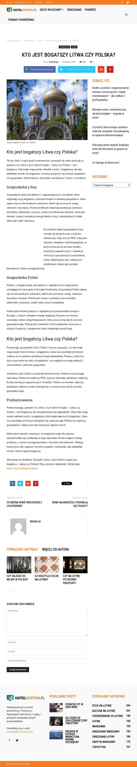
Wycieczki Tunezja (23, 2)
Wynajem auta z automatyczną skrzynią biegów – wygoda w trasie (109, 113)
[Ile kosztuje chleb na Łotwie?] (47, 564)
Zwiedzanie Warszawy (106, 731)
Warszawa (98, 726)
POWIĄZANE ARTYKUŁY (22, 549)
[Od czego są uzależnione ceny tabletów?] (56, 721)
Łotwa (74, 47)
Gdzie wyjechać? (51, 9)
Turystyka (99, 747)
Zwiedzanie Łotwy (103, 736)
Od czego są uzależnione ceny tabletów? (76, 720)
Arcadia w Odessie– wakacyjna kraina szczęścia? (72, 737)
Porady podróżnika (21, 19)
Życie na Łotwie (101, 705)
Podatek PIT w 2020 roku (74, 706)
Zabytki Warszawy (103, 741)
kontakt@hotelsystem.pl (20, 731)
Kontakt (48, 2)
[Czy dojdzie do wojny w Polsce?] (19, 564)
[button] (126, 15)
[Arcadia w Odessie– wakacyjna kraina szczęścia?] (56, 734)
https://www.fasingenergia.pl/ (22, 468)
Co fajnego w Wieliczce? (105, 162)
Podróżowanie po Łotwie (107, 716)
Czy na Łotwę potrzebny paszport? (71, 579)
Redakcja (54, 62)
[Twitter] (127, 2)
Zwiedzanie (74, 9)
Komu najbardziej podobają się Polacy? (70, 504)
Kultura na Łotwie (103, 710)
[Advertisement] (68, 32)
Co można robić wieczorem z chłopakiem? (24, 504)
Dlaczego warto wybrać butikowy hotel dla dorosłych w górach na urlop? (110, 149)
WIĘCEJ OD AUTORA (55, 549)
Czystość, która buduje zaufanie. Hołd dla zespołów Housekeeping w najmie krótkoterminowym (110, 131)
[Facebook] (122, 2)
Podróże (90, 9)
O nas (9, 2)
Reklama (38, 2)
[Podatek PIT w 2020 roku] (56, 707)
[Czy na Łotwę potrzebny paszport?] (75, 564)
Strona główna (13, 40)
